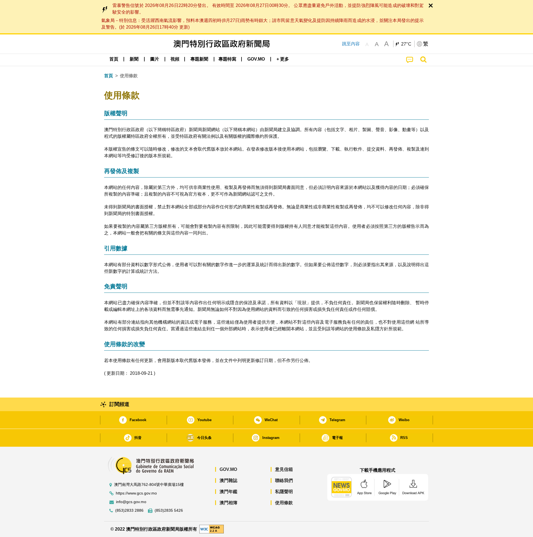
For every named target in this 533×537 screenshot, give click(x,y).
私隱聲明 (284, 491)
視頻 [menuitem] (174, 59)
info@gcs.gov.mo (131, 502)
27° (406, 44)
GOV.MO (228, 469)
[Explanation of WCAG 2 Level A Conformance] (211, 528)
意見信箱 (284, 469)
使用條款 (284, 502)
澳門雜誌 (228, 480)
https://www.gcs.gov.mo (136, 493)
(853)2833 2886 (129, 510)
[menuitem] (134, 59)
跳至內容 (351, 43)
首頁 (108, 75)
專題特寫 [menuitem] (227, 59)
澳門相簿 (228, 502)
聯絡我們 (284, 480)
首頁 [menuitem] (113, 59)
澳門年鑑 (228, 491)
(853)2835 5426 (169, 510)
